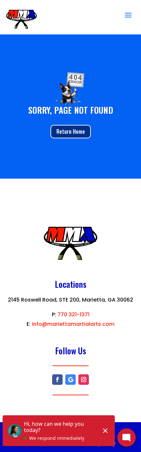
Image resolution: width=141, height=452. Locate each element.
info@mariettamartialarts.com (73, 324)
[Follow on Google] (70, 379)
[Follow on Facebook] (57, 379)
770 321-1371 (73, 314)
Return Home (70, 131)
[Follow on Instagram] (83, 379)
